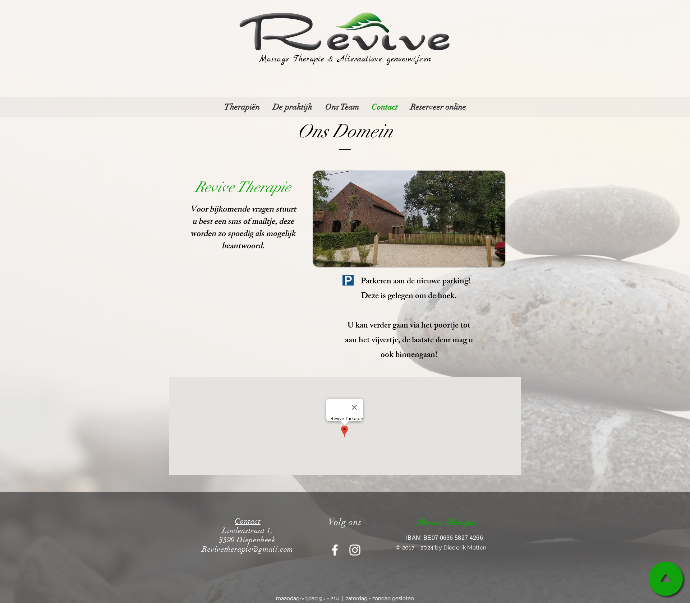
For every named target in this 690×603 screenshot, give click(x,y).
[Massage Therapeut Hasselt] (334, 550)
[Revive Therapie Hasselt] (355, 550)
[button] (242, 107)
